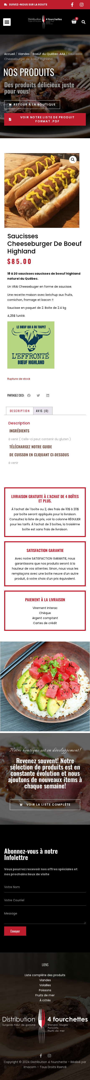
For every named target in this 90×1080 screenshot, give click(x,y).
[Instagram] (81, 4)
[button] (7, 22)
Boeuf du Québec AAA (49, 54)
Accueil (9, 54)
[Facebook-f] (72, 4)
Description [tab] (20, 410)
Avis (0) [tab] (42, 410)
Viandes (24, 54)
